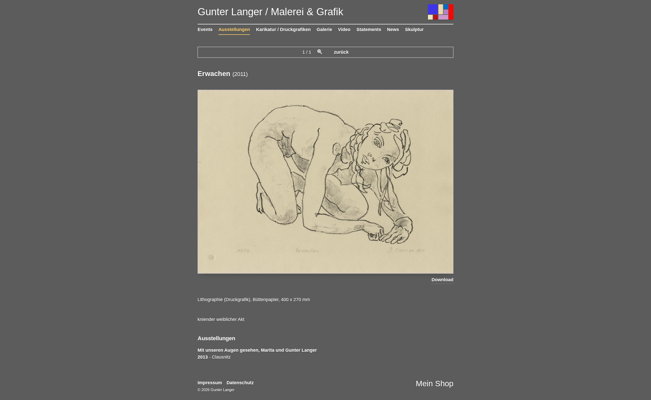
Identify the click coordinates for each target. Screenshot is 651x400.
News (393, 29)
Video (344, 29)
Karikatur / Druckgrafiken (283, 29)
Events (205, 29)
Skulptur (414, 29)
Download (442, 279)
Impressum (210, 382)
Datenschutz (240, 382)
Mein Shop (434, 383)
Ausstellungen (234, 29)
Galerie (324, 29)
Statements (369, 29)
